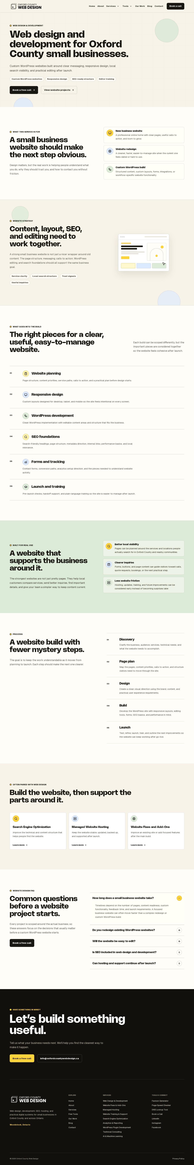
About (100, 6)
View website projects (57, 89)
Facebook (156, 1127)
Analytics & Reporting (113, 1123)
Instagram (156, 1123)
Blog (149, 6)
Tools (125, 6)
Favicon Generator (160, 1101)
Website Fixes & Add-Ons (114, 1105)
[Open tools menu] (131, 6)
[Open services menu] (118, 6)
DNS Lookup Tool (160, 1109)
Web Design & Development (115, 1101)
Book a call (175, 6)
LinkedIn (155, 1118)
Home (92, 6)
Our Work (140, 6)
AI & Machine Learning (113, 1136)
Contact (159, 6)
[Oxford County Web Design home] (26, 6)
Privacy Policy (178, 1158)
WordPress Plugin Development (117, 1127)
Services (111, 6)
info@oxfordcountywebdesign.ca (59, 1058)
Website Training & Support (115, 1114)
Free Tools (73, 1114)
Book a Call (157, 1114)
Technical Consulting (112, 1132)
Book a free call (22, 89)
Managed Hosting (111, 1109)
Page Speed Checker (161, 1105)
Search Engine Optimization (115, 1118)
